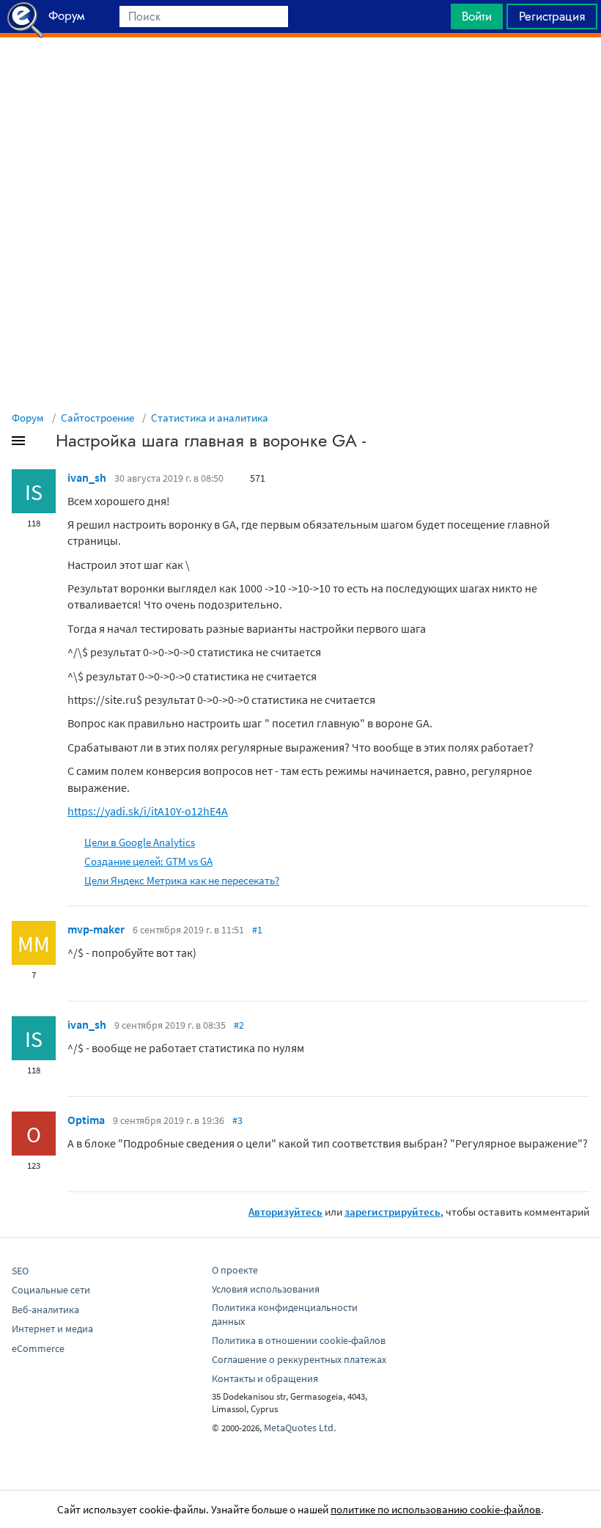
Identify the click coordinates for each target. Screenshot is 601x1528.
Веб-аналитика (45, 1309)
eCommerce (38, 1348)
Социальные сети (51, 1289)
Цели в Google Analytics (139, 842)
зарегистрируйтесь (392, 1212)
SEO (20, 1270)
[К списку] (42, 443)
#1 (257, 929)
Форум (28, 418)
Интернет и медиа (52, 1328)
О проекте (235, 1270)
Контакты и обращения (265, 1378)
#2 (239, 1025)
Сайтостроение (97, 418)
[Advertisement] (300, 74)
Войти (477, 16)
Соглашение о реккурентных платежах (299, 1359)
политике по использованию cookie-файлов (436, 1509)
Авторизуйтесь (285, 1212)
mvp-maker (96, 929)
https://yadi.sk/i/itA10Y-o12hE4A (147, 811)
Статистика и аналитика (209, 418)
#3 (237, 1120)
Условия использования (266, 1289)
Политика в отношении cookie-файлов (299, 1340)
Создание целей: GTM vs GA (148, 861)
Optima (86, 1119)
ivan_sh (86, 477)
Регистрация (552, 16)
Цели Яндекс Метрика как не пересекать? (181, 880)
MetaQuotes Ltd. (300, 1427)
